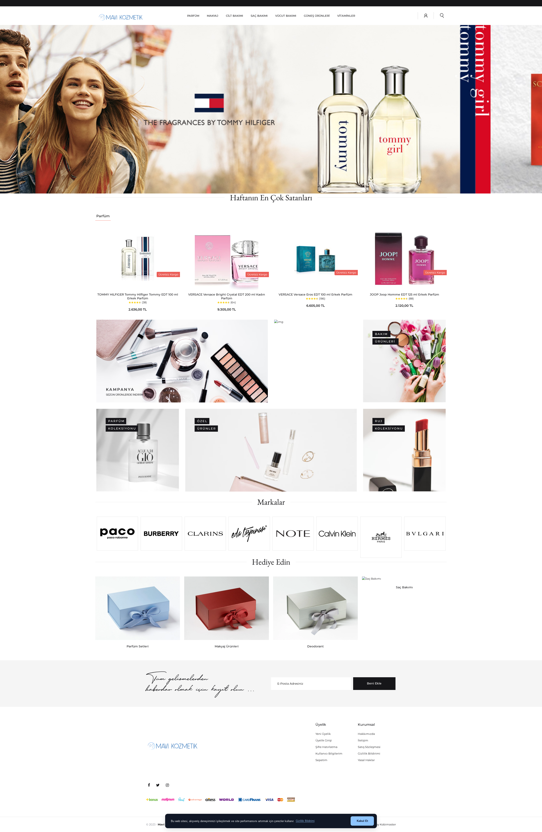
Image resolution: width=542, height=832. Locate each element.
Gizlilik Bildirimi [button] (305, 820)
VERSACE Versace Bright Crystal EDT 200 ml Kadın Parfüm (226, 296)
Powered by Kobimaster (379, 824)
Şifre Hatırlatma (326, 747)
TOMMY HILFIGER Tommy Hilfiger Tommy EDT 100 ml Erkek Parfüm (137, 296)
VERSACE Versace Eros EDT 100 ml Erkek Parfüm (315, 294)
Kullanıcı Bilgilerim (328, 753)
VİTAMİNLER (346, 15)
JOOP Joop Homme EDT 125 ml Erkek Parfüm (404, 294)
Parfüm (103, 216)
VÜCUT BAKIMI (285, 15)
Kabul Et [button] (362, 820)
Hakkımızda (366, 733)
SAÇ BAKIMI (259, 15)
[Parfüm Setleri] (137, 608)
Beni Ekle (374, 683)
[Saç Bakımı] (404, 578)
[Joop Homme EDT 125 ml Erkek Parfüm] (404, 258)
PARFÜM (193, 15)
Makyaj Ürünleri (227, 646)
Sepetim (321, 760)
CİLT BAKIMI (234, 15)
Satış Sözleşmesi (369, 747)
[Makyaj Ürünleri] (226, 608)
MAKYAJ (212, 15)
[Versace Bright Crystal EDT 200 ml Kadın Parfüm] (226, 258)
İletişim (363, 740)
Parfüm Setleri (138, 646)
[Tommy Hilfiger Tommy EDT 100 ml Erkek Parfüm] (137, 258)
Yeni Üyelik (323, 733)
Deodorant (315, 646)
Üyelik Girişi (323, 740)
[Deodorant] (315, 608)
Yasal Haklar (366, 760)
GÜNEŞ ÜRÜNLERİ (317, 15)
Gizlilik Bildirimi (369, 753)
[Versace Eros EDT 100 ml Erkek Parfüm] (315, 258)
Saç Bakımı (404, 587)
